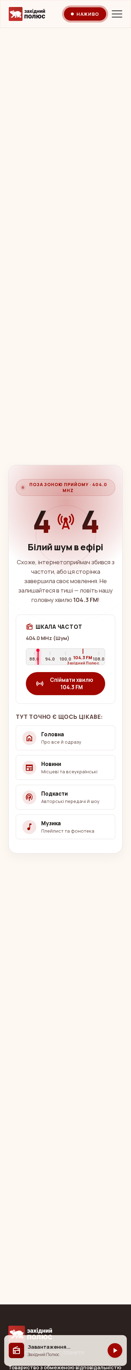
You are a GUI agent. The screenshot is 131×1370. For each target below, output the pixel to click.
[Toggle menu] (117, 13)
